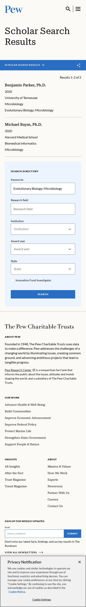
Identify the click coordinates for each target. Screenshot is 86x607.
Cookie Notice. (17, 591)
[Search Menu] (68, 9)
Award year (18, 241)
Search (43, 294)
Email (7, 527)
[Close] (79, 562)
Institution (17, 221)
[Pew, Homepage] (14, 9)
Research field (19, 200)
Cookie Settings (41, 599)
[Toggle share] (78, 65)
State (14, 261)
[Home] (39, 326)
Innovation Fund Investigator (33, 280)
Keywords (17, 179)
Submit (72, 533)
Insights (11, 459)
